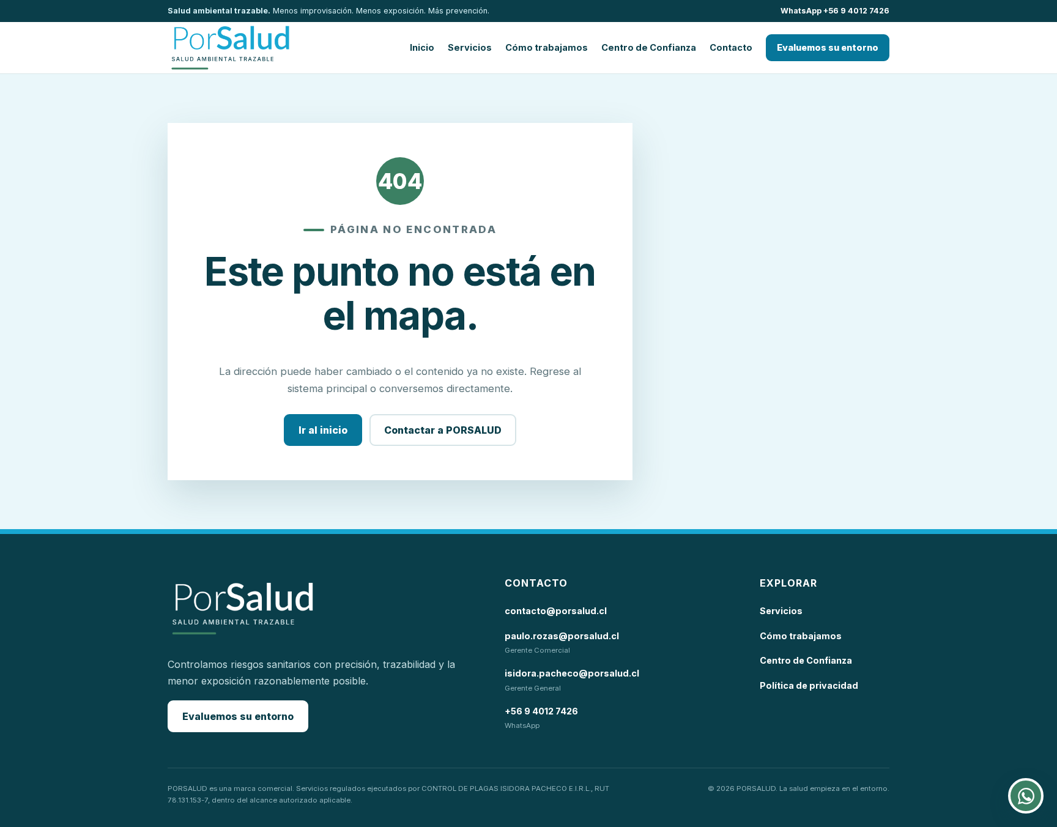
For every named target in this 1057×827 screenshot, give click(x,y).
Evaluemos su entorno (827, 47)
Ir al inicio (323, 430)
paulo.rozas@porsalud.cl (562, 636)
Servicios (470, 47)
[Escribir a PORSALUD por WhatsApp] (1026, 796)
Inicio (422, 47)
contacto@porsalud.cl (556, 611)
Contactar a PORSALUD (443, 430)
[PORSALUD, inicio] (230, 47)
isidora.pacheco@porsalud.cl (572, 673)
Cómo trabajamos (546, 47)
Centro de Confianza (648, 47)
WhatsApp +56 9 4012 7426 (835, 10)
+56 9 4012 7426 (541, 711)
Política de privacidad (809, 685)
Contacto (731, 47)
